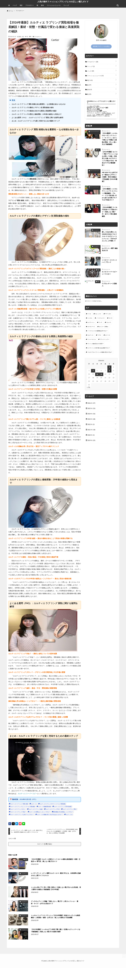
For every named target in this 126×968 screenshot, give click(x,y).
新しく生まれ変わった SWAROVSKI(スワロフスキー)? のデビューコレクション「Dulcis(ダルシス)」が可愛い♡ (109, 236)
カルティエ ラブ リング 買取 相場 (19, 803)
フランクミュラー (104, 339)
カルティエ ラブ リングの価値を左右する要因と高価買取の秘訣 (34, 111)
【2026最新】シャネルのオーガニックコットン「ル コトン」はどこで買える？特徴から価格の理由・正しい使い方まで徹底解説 (109, 139)
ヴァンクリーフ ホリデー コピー (97, 112)
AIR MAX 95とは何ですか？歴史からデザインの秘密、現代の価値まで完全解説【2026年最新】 (110, 177)
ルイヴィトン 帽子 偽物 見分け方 (110, 249)
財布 (42, 5)
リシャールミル (91, 339)
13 (101, 374)
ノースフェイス (100, 318)
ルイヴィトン (90, 322)
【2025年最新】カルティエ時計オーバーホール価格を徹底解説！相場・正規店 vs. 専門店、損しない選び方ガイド (55, 860)
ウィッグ (66, 5)
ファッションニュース (54, 5)
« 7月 (88, 387)
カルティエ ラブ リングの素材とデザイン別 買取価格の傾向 (33, 107)
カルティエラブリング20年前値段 (63, 806)
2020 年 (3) (90, 435)
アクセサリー (29, 5)
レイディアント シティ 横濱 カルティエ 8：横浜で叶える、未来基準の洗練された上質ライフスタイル (56, 874)
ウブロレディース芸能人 (109, 285)
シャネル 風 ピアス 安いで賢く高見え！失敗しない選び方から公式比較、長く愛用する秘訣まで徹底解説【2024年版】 (56, 888)
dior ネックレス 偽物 (93, 109)
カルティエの (69, 814)
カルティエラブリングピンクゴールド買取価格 (22, 806)
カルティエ (34, 803)
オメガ (110, 318)
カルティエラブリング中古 (52, 809)
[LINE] (23, 823)
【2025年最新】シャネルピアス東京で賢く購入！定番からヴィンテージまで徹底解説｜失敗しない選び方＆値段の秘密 (55, 930)
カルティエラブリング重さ (69, 809)
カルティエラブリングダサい (17, 809)
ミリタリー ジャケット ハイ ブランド (109, 261)
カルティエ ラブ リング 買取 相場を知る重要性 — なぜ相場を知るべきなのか (39, 104)
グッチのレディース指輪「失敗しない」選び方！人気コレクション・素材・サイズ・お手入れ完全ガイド (54, 902)
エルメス (108, 322)
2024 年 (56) (91, 414)
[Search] (117, 5)
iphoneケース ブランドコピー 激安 (97, 107)
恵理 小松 (21, 36)
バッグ (15, 5)
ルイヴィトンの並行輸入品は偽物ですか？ (98, 348)
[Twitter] (13, 823)
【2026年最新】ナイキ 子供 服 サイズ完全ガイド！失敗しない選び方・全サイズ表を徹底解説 (110, 212)
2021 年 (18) (91, 430)
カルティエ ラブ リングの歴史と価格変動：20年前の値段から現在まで (36, 114)
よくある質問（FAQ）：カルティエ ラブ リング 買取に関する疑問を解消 (37, 117)
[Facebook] (9, 823)
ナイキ (89, 313)
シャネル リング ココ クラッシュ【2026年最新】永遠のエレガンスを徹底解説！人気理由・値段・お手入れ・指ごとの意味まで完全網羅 (55, 916)
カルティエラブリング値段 (35, 809)
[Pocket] (20, 823)
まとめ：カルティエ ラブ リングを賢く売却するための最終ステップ (36, 121)
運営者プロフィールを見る (101, 46)
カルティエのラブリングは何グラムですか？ (22, 814)
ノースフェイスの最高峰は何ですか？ (97, 330)
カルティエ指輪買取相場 (44, 806)
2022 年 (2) (90, 424)
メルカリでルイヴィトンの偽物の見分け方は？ (99, 352)
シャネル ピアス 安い (93, 106)
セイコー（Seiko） (104, 326)
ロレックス (98, 313)
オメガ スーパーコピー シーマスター (109, 273)
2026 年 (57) (91, 403)
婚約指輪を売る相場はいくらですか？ (63, 811)
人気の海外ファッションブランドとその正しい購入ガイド (63, 1)
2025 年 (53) (91, 408)
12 (97, 374)
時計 (21, 5)
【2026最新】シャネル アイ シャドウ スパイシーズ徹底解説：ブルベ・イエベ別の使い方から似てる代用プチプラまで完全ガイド (110, 194)
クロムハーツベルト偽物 (94, 110)
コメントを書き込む (44, 844)
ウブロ (99, 335)
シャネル (89, 318)
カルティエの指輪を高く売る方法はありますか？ (50, 814)
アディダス (108, 313)
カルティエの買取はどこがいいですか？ (39, 811)
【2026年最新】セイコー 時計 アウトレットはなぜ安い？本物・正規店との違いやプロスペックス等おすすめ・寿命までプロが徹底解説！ (110, 158)
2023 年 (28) (91, 419)
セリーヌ (107, 335)
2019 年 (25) (91, 440)
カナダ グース (91, 326)
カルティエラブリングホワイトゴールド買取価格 (52, 803)
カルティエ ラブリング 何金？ (18, 811)
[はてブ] (16, 823)
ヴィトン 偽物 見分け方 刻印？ (95, 343)
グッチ (100, 322)
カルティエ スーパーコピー (27, 793)
